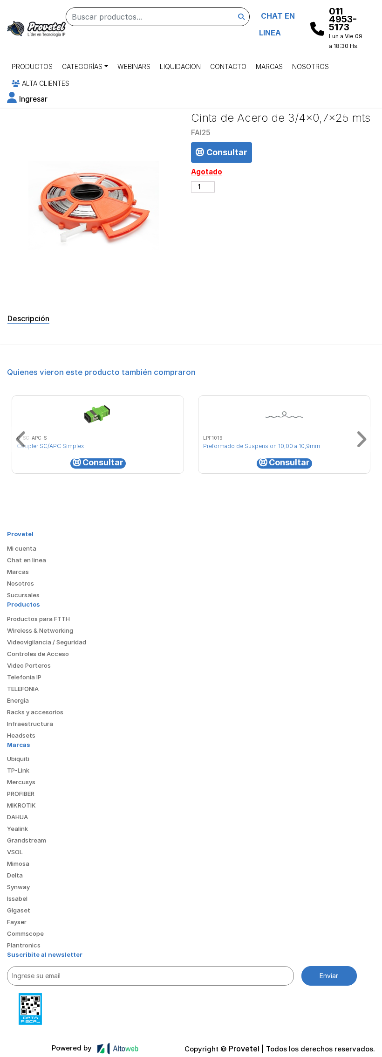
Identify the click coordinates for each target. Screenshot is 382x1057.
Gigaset (18, 910)
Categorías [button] (82, 66)
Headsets (21, 735)
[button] (27, 99)
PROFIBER (20, 793)
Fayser (17, 922)
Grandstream (26, 840)
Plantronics (24, 945)
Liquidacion (180, 66)
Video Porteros (29, 665)
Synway (18, 887)
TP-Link (18, 770)
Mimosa (18, 863)
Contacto (228, 66)
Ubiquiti (18, 758)
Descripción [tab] (28, 318)
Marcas (269, 66)
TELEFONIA (23, 688)
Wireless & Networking (40, 630)
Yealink (17, 828)
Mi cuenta (21, 548)
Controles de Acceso (38, 653)
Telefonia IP (24, 677)
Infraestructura (30, 723)
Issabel (17, 898)
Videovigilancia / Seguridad (46, 642)
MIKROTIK (21, 805)
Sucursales (23, 595)
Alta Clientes (44, 83)
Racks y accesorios (35, 712)
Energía (18, 700)
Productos (32, 66)
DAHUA (17, 817)
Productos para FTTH (38, 618)
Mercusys (21, 782)
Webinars (133, 66)
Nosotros (310, 66)
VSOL (15, 852)
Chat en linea (26, 560)
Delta (15, 875)
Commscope (25, 933)
